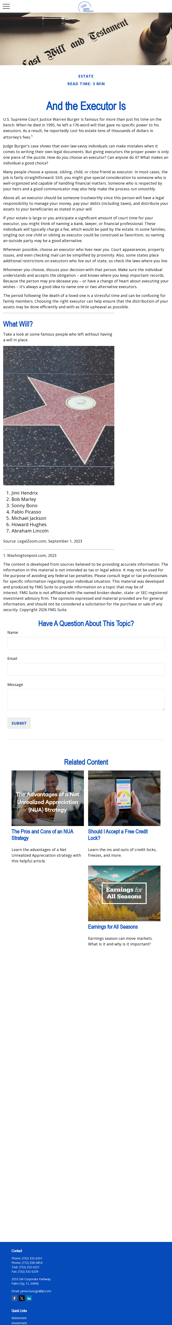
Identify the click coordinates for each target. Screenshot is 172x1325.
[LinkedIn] (29, 1298)
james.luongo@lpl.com (35, 1291)
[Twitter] (22, 1298)
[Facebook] (14, 1298)
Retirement (19, 1318)
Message (15, 684)
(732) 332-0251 (29, 1267)
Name (12, 632)
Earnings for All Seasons (113, 926)
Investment (19, 1323)
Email (12, 658)
